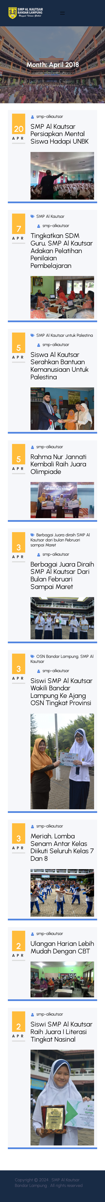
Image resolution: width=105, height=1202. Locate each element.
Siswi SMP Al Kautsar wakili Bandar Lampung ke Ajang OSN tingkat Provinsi (62, 692)
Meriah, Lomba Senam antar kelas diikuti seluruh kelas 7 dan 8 (62, 847)
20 (19, 129)
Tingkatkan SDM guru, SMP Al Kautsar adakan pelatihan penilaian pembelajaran (62, 250)
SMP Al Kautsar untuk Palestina (64, 335)
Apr (18, 138)
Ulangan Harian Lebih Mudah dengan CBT (62, 947)
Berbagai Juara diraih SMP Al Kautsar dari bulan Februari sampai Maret (60, 540)
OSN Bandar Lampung (57, 656)
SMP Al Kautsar (50, 216)
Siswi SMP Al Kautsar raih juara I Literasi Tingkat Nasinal (62, 1032)
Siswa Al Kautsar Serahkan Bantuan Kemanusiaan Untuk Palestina (60, 366)
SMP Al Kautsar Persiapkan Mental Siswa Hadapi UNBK (60, 134)
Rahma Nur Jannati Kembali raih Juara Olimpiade (59, 464)
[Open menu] (62, 13)
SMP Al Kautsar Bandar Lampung (34, 1162)
